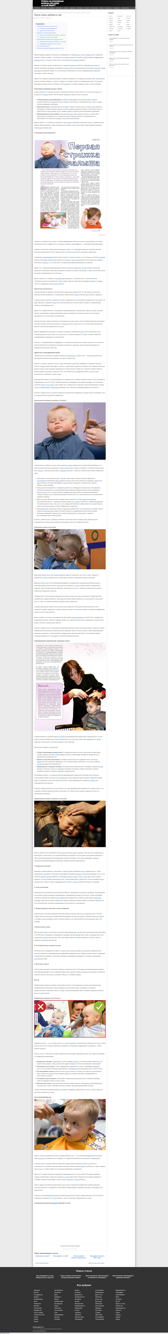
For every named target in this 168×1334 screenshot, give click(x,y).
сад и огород (38, 1312)
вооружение (99, 1292)
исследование (41, 480)
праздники (78, 1308)
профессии (38, 1310)
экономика (78, 1319)
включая (85, 499)
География (51, 8)
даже (65, 483)
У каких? (129, 28)
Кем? (128, 22)
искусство (98, 1299)
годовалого (63, 470)
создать (70, 465)
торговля (78, 1315)
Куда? (128, 24)
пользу (45, 577)
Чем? (110, 30)
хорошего (73, 1043)
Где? (110, 16)
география (119, 1292)
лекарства (37, 1303)
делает (100, 102)
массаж (77, 935)
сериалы (78, 1312)
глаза (77, 585)
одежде (96, 480)
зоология (111, 67)
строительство (39, 1315)
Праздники (116, 8)
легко (93, 107)
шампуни (51, 895)
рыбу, (85, 876)
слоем (101, 766)
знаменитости (80, 1297)
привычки (90, 739)
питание (53, 102)
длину (82, 332)
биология (111, 54)
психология (58, 1310)
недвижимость (80, 1306)
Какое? (128, 20)
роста (93, 65)
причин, (97, 92)
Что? (119, 30)
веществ (97, 68)
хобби (36, 1319)
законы (111, 41)
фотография (99, 1317)
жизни (67, 57)
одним (69, 122)
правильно (95, 1066)
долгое (42, 993)
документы (78, 1295)
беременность (120, 1290)
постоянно (40, 764)
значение (62, 736)
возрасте (73, 65)
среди (67, 1177)
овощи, (76, 876)
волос (78, 55)
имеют (67, 107)
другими (47, 511)
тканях (74, 260)
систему (83, 268)
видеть (83, 1166)
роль (82, 871)
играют (40, 128)
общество (119, 1306)
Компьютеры (94, 8)
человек (57, 1319)
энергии (64, 324)
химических (97, 898)
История (86, 8)
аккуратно (41, 1158)
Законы (66, 8)
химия (118, 1317)
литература (58, 1303)
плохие (98, 739)
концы (54, 302)
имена (56, 1299)
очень (68, 1071)
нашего (63, 853)
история (118, 1299)
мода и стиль (120, 1303)
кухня (118, 1301)
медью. (49, 876)
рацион (65, 876)
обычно (69, 111)
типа (83, 895)
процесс (46, 94)
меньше (74, 617)
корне (67, 68)
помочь (76, 294)
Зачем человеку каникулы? (41, 1263)
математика (79, 1303)
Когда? (111, 24)
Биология (37, 8)
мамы (52, 385)
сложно (77, 501)
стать (87, 294)
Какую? (120, 22)
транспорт (98, 1315)
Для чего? (120, 16)
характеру (70, 1179)
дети (50, 18)
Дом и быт (59, 8)
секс (56, 1312)
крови (103, 68)
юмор (118, 1319)
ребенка (88, 55)
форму (55, 752)
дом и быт (99, 1295)
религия (118, 1310)
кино (35, 1301)
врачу (102, 879)
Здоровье (72, 8)
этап (62, 57)
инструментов (63, 778)
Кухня (101, 8)
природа (111, 48)
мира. (57, 480)
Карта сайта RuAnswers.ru (39, 1331)
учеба (36, 1317)
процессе (93, 281)
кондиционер (73, 1068)
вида (87, 241)
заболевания (120, 1295)
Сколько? (120, 28)
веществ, (46, 262)
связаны (40, 470)
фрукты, (70, 876)
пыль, (41, 1169)
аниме (77, 1290)
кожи (63, 249)
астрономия (99, 1290)
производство (120, 1308)
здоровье (37, 60)
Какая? (128, 18)
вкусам (77, 1179)
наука (56, 1306)
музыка (36, 1306)
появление (54, 387)
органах (67, 260)
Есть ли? (129, 16)
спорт (118, 1312)
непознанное (99, 1306)
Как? (119, 18)
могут (72, 114)
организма (101, 257)
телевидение (58, 1315)
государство (38, 1295)
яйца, (89, 876)
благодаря (37, 71)
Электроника (125, 8)
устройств (62, 898)
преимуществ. (72, 355)
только (85, 57)
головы (55, 284)
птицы (77, 1310)
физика (111, 61)
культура (98, 1301)
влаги (44, 492)
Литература (108, 8)
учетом (75, 882)
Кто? (119, 24)
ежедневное (92, 499)
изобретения (38, 1299)
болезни (78, 1292)
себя (73, 363)
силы (48, 385)
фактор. (89, 1155)
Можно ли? (112, 26)
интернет (78, 1299)
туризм (118, 1315)
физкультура (79, 1317)
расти (74, 252)
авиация (37, 1290)
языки (36, 1321)
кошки (77, 1301)
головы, (88, 99)
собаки (97, 1312)
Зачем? (42, 18)
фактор (51, 1195)
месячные (98, 1303)
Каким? (120, 20)
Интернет (80, 8)
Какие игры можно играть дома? (97, 1263)
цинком (43, 876)
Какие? (111, 20)
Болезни (44, 8)
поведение (53, 1203)
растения (98, 1310)
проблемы (67, 84)
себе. (98, 1043)
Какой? (111, 22)
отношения (38, 1308)
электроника (99, 1319)
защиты (101, 916)
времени (80, 617)
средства (37, 959)
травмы (92, 780)
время (43, 385)
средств (45, 937)
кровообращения (48, 257)
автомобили (58, 1290)
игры (51, 490)
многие (56, 575)
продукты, (79, 874)
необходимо (61, 278)
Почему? (111, 28)
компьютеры (58, 1301)
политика (57, 1308)
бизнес (36, 1292)
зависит (76, 1061)
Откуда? (129, 26)
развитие (76, 60)
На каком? (120, 26)
